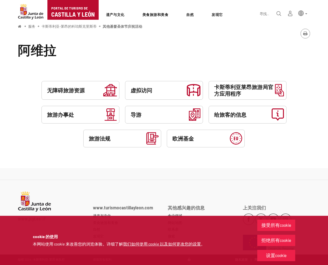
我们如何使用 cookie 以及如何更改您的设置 (162, 243)
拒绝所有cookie (276, 240)
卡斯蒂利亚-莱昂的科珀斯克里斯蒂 (69, 26)
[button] (302, 13)
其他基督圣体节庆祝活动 (122, 26)
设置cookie (276, 255)
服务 (31, 26)
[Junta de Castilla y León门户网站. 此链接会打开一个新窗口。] (31, 11)
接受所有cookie (276, 225)
